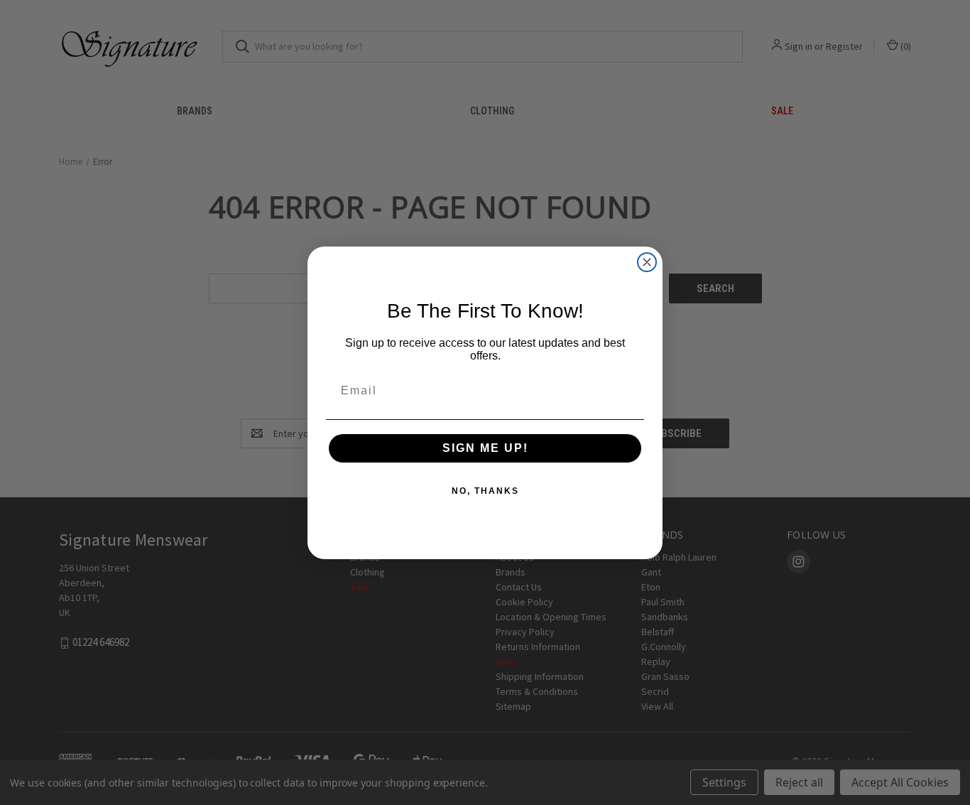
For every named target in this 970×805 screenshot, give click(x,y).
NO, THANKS (485, 491)
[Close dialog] (646, 262)
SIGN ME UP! (485, 448)
